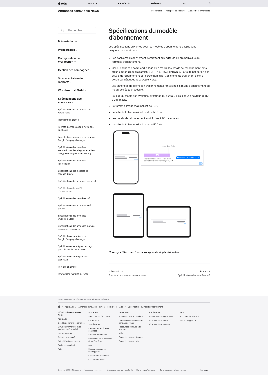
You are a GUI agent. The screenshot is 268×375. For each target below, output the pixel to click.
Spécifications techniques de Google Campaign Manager (72, 238)
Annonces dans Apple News (78, 11)
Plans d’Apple (124, 3)
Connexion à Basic (96, 359)
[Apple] (59, 306)
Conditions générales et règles (71, 323)
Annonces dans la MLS (189, 316)
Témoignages (94, 324)
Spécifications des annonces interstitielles (72, 162)
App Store (92, 3)
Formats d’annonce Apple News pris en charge (76, 128)
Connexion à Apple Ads (129, 341)
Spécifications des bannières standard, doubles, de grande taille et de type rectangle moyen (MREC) (76, 150)
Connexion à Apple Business (131, 337)
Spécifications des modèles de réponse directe (73, 172)
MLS (184, 3)
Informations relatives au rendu (73, 274)
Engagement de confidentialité (120, 370)
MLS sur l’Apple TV (188, 320)
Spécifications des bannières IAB (74, 198)
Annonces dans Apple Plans (131, 316)
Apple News (156, 3)
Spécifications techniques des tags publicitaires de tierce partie (75, 248)
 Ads (62, 3)
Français (204, 370)
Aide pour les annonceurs (199, 11)
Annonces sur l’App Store (99, 316)
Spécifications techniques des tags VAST (72, 258)
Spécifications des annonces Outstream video (72, 217)
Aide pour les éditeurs (175, 11)
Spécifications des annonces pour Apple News (74, 111)
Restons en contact (66, 345)
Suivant (203, 271)
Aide (60, 349)
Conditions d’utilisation (146, 370)
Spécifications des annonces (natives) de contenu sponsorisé (76, 227)
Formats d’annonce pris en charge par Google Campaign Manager (76, 138)
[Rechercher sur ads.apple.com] (209, 3)
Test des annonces (67, 267)
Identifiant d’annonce (68, 120)
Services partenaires (97, 335)
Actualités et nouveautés (69, 341)
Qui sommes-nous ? (66, 337)
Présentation (156, 11)
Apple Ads (62, 319)
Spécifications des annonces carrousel (77, 181)
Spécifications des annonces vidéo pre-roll (75, 207)
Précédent (116, 271)
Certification (93, 320)
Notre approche (65, 333)
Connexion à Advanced (98, 356)
